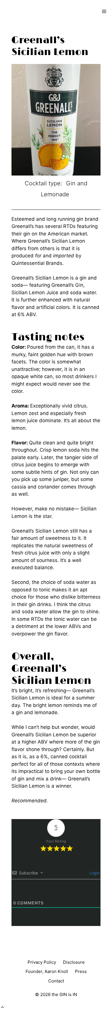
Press (81, 971)
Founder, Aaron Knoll (47, 971)
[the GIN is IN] (24, 11)
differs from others (33, 248)
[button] (2, 1007)
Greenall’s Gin (67, 285)
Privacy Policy (42, 962)
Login (94, 872)
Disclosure (74, 962)
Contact (56, 981)
